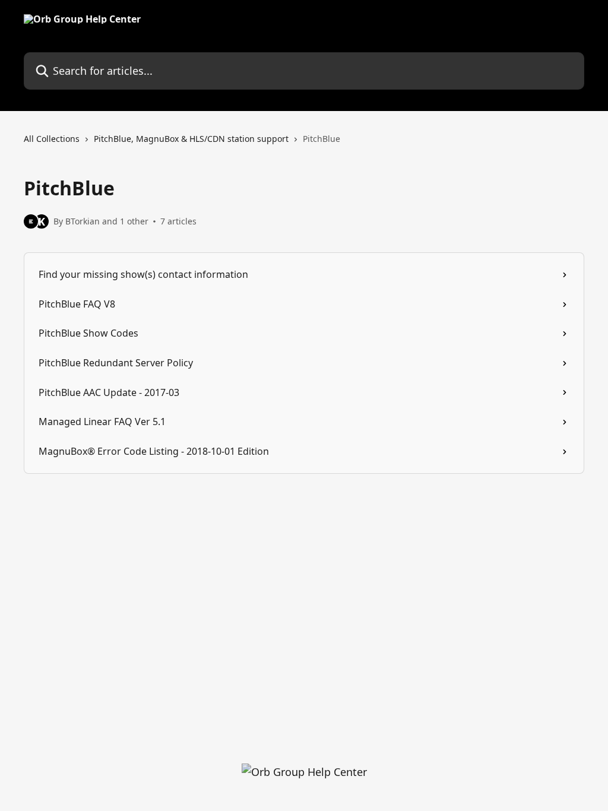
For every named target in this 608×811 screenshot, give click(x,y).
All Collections (52, 138)
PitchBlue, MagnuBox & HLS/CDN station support (191, 138)
